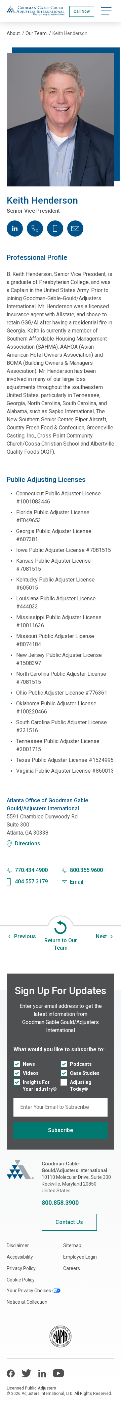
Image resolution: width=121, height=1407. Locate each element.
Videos (31, 1073)
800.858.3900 (60, 1202)
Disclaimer (18, 1245)
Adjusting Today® (80, 1086)
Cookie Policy (21, 1279)
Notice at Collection (27, 1302)
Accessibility (20, 1257)
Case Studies (84, 1073)
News (29, 1064)
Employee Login (80, 1257)
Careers (71, 1268)
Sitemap (72, 1245)
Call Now (82, 11)
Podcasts (81, 1064)
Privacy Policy (21, 1268)
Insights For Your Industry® (40, 1086)
